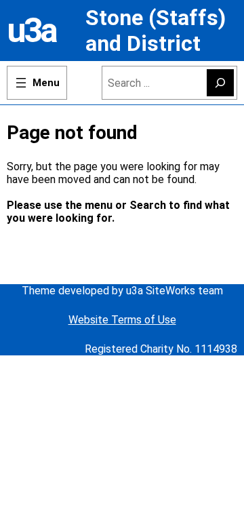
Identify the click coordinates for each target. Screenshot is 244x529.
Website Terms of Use (122, 319)
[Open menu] (37, 83)
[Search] (220, 82)
